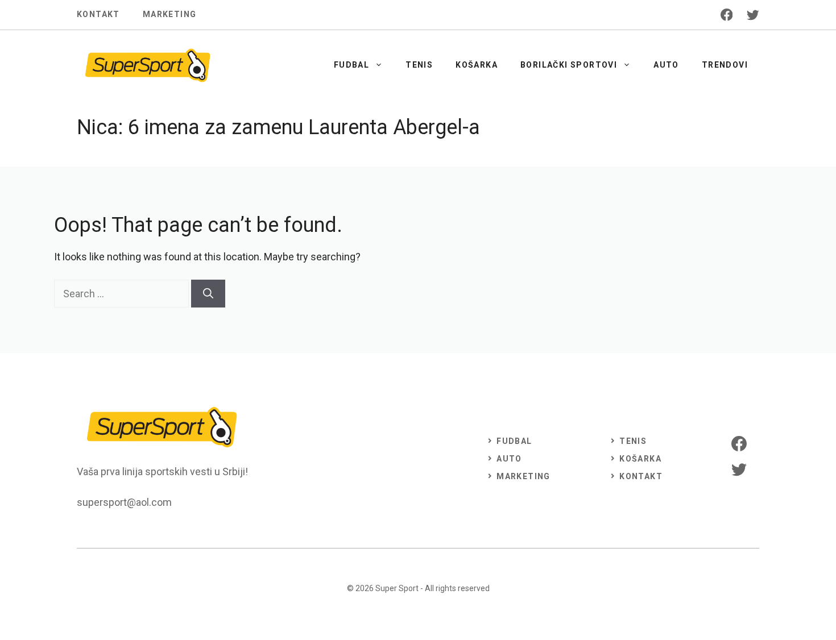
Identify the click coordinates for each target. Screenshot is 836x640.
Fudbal (351, 64)
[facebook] (727, 15)
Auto (666, 64)
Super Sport (397, 588)
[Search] (208, 293)
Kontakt (98, 14)
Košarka (477, 64)
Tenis (419, 64)
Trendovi (725, 64)
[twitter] (753, 15)
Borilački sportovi (568, 64)
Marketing (170, 14)
